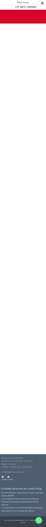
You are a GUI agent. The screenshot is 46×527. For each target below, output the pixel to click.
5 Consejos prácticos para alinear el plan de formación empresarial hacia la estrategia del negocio (22, 509)
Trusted (32, 520)
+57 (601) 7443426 (25, 6)
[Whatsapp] (38, 520)
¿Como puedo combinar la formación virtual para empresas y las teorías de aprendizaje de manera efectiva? (20, 501)
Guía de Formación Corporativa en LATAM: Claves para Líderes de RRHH (22, 494)
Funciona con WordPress (14, 520)
